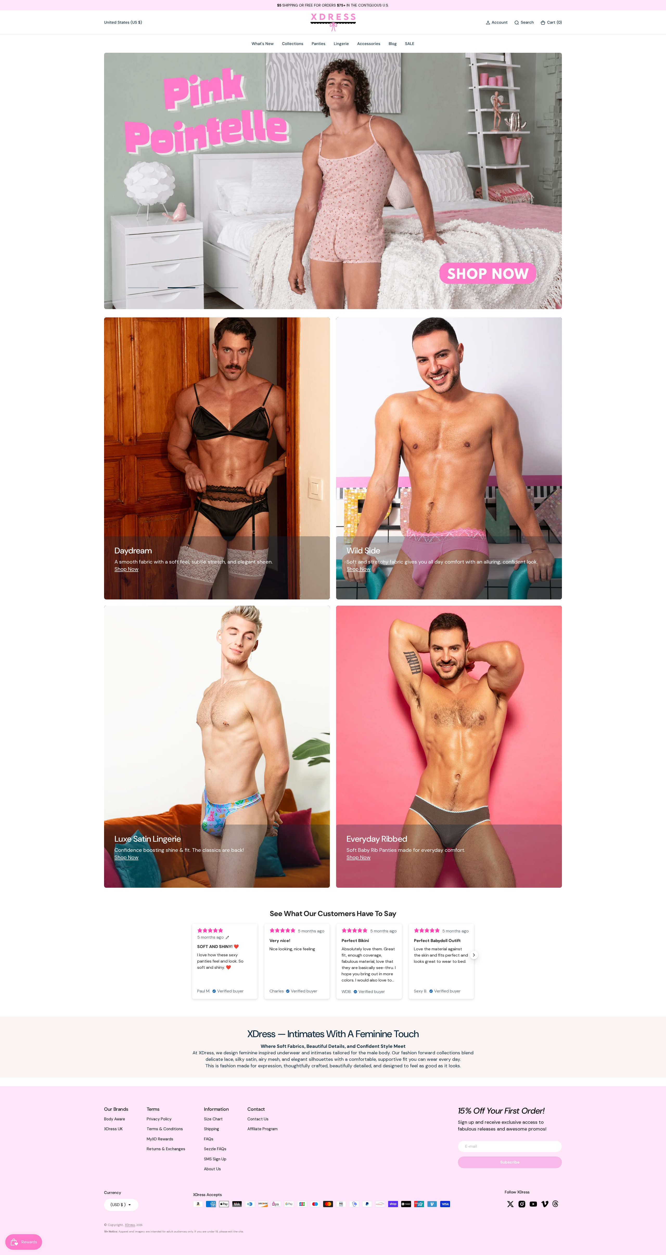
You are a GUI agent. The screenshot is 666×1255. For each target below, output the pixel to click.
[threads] (556, 1204)
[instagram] (522, 1204)
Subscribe (510, 1162)
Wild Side (363, 551)
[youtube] (533, 1204)
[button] (497, 22)
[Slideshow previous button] (192, 955)
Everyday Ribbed (377, 839)
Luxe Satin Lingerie (147, 839)
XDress (130, 1225)
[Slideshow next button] (474, 955)
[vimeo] (544, 1204)
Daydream (133, 551)
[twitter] (510, 1204)
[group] (333, 181)
